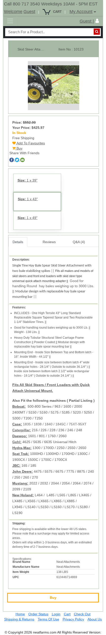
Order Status (38, 614)
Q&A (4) (79, 242)
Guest (29, 11)
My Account (81, 11)
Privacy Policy (73, 619)
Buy (19, 148)
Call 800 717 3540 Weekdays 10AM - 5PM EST (51, 3)
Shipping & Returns (19, 619)
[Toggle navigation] (10, 21)
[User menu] (97, 21)
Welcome (13, 11)
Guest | (87, 21)
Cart (67, 614)
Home (20, 614)
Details (18, 242)
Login (56, 614)
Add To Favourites (30, 143)
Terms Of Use (48, 619)
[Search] (97, 32)
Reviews (49, 242)
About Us (95, 619)
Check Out (82, 614)
